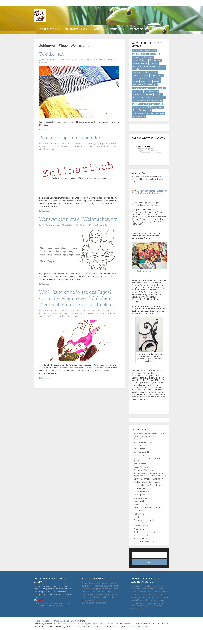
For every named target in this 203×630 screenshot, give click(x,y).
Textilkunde (51, 54)
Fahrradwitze (155, 60)
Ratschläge (138, 97)
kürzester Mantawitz (142, 488)
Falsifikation (139, 514)
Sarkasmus (150, 97)
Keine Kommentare (100, 225)
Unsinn (136, 107)
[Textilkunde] (79, 92)
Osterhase (147, 94)
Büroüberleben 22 (141, 452)
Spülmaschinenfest (142, 491)
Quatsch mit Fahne (142, 504)
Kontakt (109, 624)
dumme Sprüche (140, 60)
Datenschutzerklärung (77, 624)
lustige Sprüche (157, 88)
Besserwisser (150, 51)
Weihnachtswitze (140, 113)
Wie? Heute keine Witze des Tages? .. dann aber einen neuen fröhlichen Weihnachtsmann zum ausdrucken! (77, 298)
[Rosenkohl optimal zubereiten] (79, 173)
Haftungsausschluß (96, 624)
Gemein (82, 225)
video (160, 107)
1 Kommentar (48, 149)
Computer (148, 57)
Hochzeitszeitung (48, 29)
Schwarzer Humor (140, 101)
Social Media (156, 101)
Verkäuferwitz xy (141, 538)
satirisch (161, 97)
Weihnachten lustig (76, 29)
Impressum (61, 624)
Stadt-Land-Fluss (154, 104)
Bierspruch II (139, 501)
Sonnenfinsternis (141, 445)
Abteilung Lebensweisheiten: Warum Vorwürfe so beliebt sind (149, 435)
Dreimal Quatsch (141, 526)
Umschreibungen (141, 498)
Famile (136, 63)
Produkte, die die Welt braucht (147, 482)
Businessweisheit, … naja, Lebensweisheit (144, 521)
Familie (144, 63)
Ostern (98, 29)
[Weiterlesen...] (45, 129)
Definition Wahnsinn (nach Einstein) (149, 479)
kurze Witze (151, 85)
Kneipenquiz (138, 85)
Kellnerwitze (154, 78)
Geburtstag (115, 29)
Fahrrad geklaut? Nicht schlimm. (147, 507)
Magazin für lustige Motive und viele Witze (52, 621)
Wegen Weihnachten (142, 110)
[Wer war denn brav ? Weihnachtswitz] (79, 249)
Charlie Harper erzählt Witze (146, 542)
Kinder (135, 82)
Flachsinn (154, 63)
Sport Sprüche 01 (141, 535)
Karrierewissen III (141, 464)
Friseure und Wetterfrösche (145, 470)
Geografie (138, 439)
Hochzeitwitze (157, 75)
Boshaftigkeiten (139, 54)
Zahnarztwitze (139, 116)
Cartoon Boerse (52, 143)
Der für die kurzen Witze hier (57, 60)
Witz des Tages (138, 29)
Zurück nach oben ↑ (139, 626)
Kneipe (157, 82)
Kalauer (143, 78)
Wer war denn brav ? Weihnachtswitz (78, 219)
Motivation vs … (140, 449)
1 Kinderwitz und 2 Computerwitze (148, 485)
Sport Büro (138, 511)
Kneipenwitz (139, 529)
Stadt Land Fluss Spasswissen (147, 532)
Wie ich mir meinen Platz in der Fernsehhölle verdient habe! (149, 192)
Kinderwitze (146, 82)
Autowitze (137, 51)
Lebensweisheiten (140, 88)
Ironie (135, 78)
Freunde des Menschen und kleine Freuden (147, 67)
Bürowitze (137, 57)
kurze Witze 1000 (97, 60)
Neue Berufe (139, 455)
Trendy (137, 517)
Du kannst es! (159, 29)
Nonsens (136, 94)
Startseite (162, 3)
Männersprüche (151, 91)
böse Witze (154, 54)
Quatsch (158, 94)
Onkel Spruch (139, 495)
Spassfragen (138, 104)
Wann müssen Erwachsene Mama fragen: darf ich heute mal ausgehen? (150, 474)
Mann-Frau (137, 91)
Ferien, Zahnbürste (142, 467)
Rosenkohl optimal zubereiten (70, 137)
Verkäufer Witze (148, 107)
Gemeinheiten (151, 72)
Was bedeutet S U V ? (143, 442)
